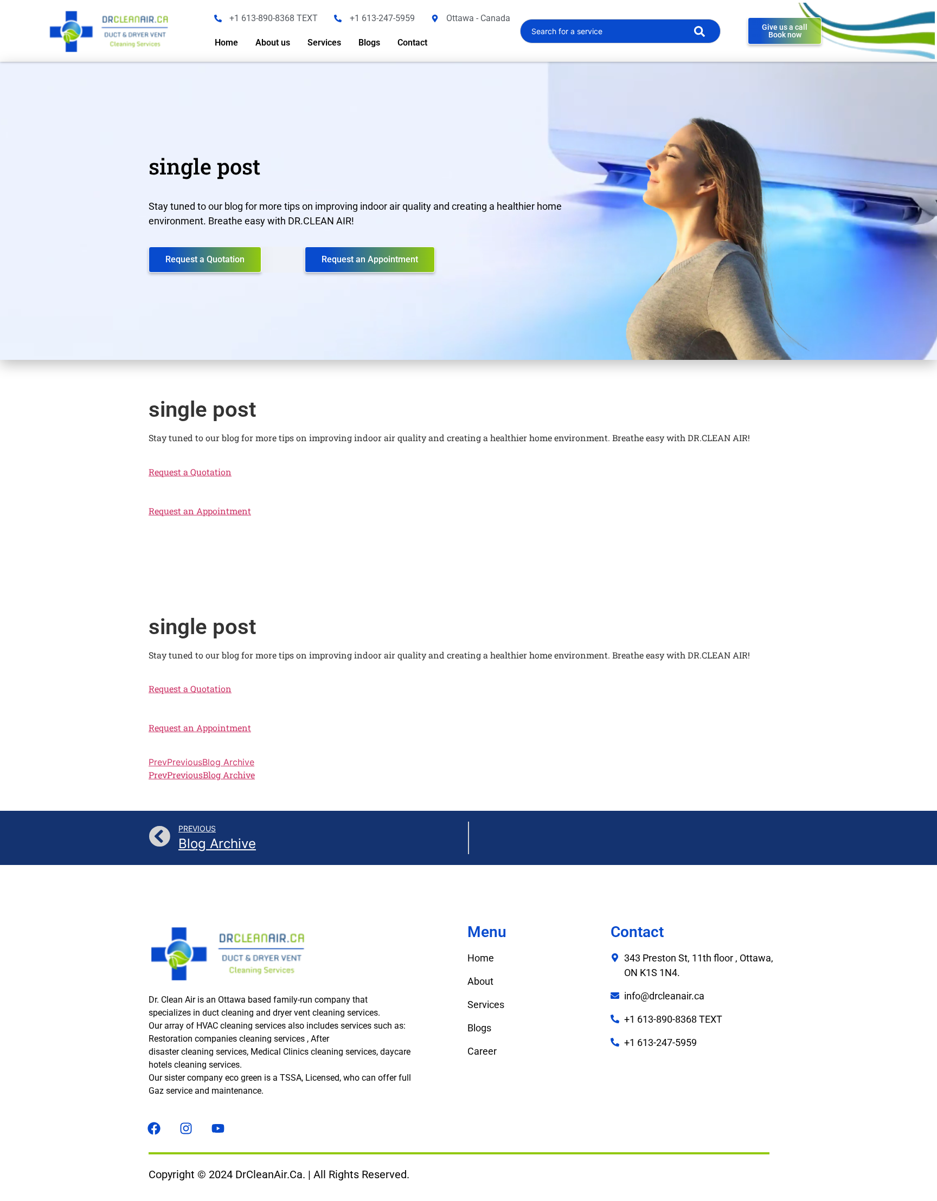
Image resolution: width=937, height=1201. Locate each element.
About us (272, 42)
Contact (412, 42)
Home (226, 42)
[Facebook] (154, 1128)
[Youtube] (218, 1128)
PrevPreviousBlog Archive (201, 762)
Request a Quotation (190, 471)
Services (324, 42)
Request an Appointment (200, 510)
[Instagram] (186, 1128)
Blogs (369, 42)
